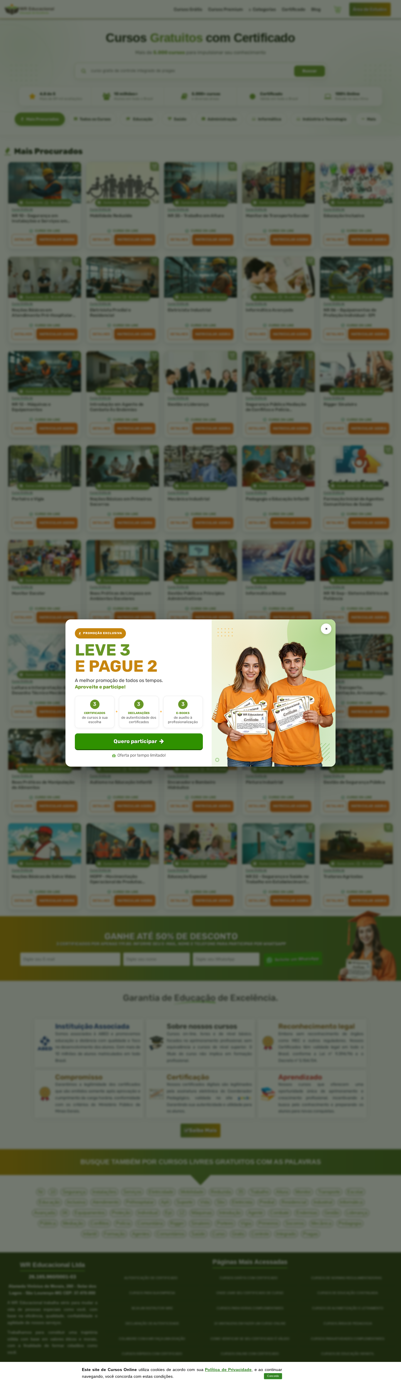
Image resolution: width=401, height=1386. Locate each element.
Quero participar (135, 741)
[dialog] (200, 693)
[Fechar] (326, 629)
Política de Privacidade (228, 1369)
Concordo (273, 1376)
